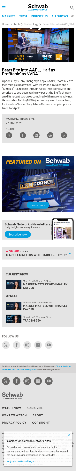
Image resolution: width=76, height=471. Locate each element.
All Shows (59, 16)
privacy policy (14, 422)
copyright (41, 422)
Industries (39, 16)
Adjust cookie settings (20, 461)
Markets (8, 16)
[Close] (69, 434)
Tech (23, 16)
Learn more (38, 205)
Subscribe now (18, 234)
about (38, 415)
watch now (11, 408)
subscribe (35, 408)
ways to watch (14, 415)
